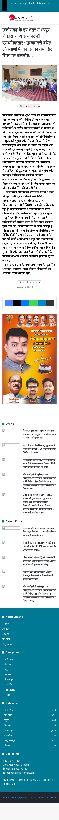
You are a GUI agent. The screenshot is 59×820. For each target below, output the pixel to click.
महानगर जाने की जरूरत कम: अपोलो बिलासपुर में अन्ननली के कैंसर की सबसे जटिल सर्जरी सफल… (38, 575)
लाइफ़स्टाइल (10, 689)
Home (6, 623)
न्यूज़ (6, 669)
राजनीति (8, 684)
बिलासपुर (8, 679)
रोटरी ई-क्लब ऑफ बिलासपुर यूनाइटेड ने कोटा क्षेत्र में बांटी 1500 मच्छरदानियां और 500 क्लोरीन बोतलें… (39, 449)
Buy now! (7, 644)
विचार (7, 694)
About (5, 628)
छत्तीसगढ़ (8, 659)
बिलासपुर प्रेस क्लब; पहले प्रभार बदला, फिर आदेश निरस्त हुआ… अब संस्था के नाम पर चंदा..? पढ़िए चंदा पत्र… (39, 434)
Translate (38, 287)
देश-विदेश (6, 638)
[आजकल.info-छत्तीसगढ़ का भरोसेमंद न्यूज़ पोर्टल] (21, 18)
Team (5, 633)
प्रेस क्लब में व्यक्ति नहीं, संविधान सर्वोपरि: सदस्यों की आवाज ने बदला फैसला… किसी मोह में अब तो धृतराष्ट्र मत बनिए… (39, 463)
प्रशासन (7, 674)
